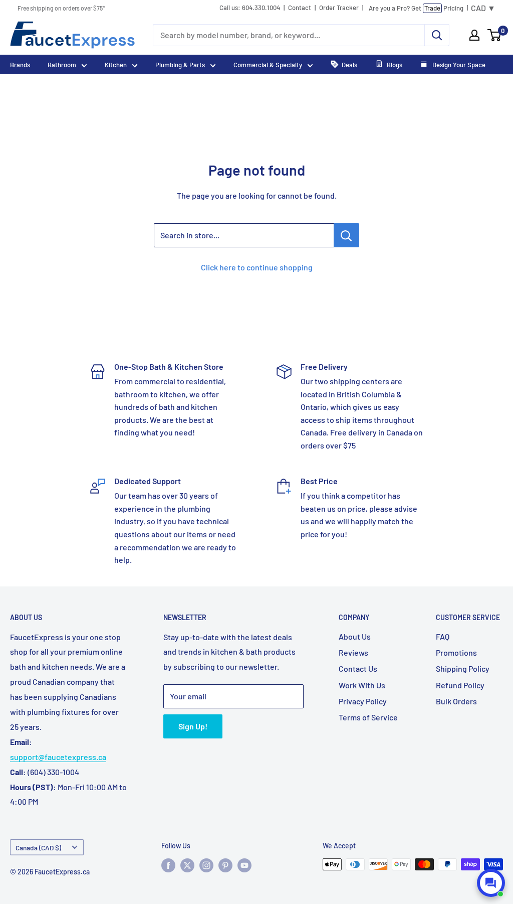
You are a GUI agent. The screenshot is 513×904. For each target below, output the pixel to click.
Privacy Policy (363, 701)
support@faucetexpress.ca (58, 757)
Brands (20, 65)
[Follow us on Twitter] (187, 865)
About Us (355, 636)
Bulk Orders (456, 701)
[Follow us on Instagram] (206, 865)
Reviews (353, 652)
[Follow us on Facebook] (168, 865)
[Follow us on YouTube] (244, 865)
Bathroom (62, 65)
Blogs (394, 65)
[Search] (436, 35)
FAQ (442, 636)
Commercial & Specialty (267, 65)
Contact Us (358, 668)
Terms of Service (368, 717)
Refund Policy (460, 685)
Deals (349, 65)
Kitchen (116, 65)
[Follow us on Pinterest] (225, 865)
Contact (299, 8)
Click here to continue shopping (257, 267)
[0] (494, 35)
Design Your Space (458, 65)
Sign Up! (192, 726)
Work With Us (362, 685)
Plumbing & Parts (180, 65)
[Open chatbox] (491, 883)
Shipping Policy (462, 668)
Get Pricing (416, 8)
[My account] (474, 35)
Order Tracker (339, 8)
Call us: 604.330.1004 (249, 8)
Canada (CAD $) (38, 847)
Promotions (456, 652)
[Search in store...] (346, 235)
